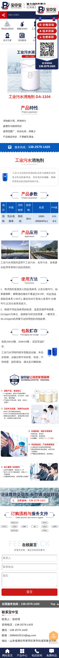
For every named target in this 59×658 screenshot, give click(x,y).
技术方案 (7, 40)
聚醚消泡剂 (22, 29)
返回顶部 (53, 637)
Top (52, 604)
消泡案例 (22, 40)
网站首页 (7, 655)
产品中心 (22, 655)
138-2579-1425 (30, 603)
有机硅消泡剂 (7, 29)
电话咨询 (37, 655)
